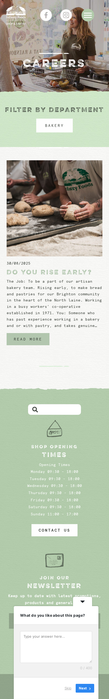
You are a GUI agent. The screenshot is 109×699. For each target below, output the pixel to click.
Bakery (54, 125)
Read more (28, 339)
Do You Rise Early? (49, 272)
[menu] (87, 15)
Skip (68, 688)
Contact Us (54, 530)
